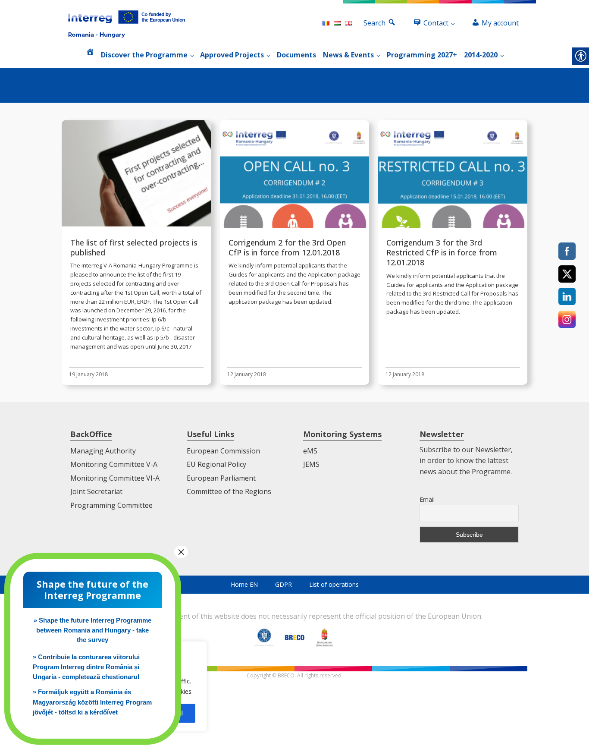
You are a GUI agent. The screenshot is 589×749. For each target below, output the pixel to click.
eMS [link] (310, 451)
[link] (126, 23)
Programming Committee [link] (111, 505)
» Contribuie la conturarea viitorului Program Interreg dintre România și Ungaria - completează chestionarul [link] (86, 667)
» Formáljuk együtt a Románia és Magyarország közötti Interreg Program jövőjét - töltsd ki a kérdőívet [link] (92, 702)
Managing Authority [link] (103, 451)
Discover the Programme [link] (144, 55)
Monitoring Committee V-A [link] (113, 464)
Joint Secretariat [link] (96, 491)
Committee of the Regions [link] (229, 491)
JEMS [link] (311, 464)
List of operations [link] (334, 584)
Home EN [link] (244, 584)
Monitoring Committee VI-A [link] (115, 478)
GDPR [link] (283, 584)
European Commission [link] (223, 451)
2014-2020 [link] (481, 55)
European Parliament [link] (221, 478)
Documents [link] (296, 55)
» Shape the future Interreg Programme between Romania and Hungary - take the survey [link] (92, 630)
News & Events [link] (348, 55)
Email (427, 499)
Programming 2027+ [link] (422, 55)
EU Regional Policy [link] (216, 464)
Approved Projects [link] (232, 55)
